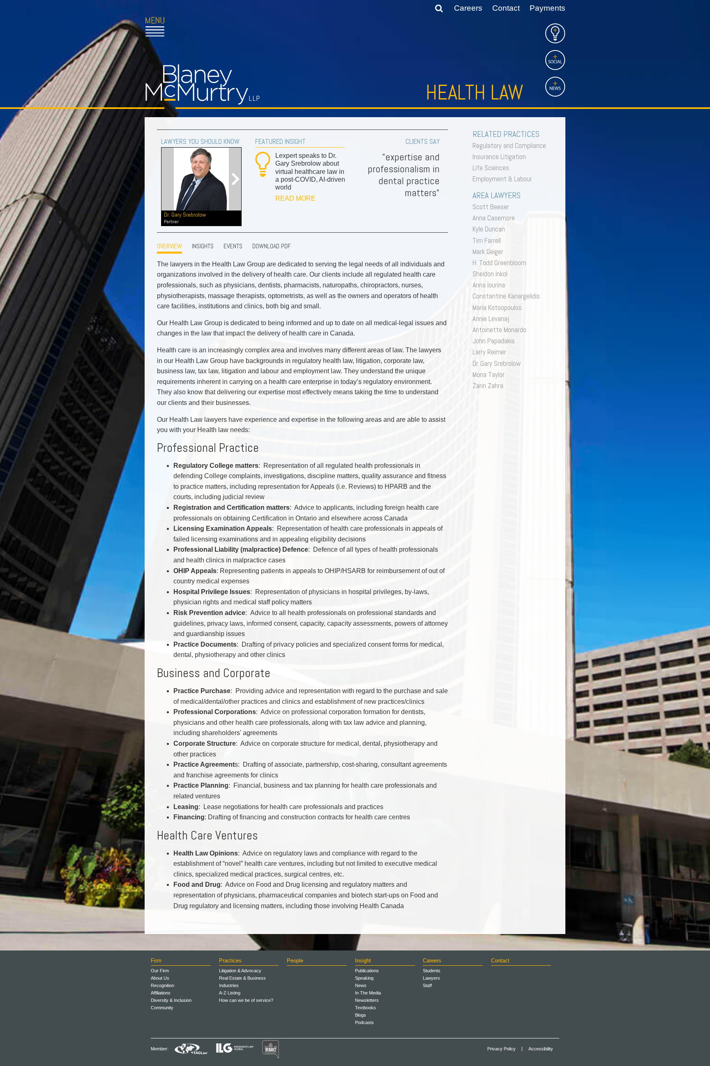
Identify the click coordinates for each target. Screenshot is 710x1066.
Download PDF (271, 246)
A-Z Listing (229, 992)
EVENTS (233, 246)
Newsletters (367, 1000)
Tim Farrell (489, 240)
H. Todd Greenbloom (501, 262)
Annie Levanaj (493, 318)
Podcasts (364, 1022)
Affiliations (161, 992)
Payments (547, 8)
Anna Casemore (496, 217)
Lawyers (431, 978)
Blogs (360, 1015)
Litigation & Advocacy (240, 970)
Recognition (162, 985)
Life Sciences (493, 167)
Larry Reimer (491, 351)
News (361, 985)
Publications (367, 970)
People (295, 960)
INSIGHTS (203, 246)
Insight (363, 960)
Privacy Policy (501, 1049)
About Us (160, 978)
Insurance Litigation (501, 156)
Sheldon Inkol (492, 273)
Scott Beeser (493, 206)
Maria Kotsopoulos (499, 307)
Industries (229, 985)
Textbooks (365, 1007)
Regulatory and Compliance (511, 145)
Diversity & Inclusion (171, 1000)
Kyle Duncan (491, 229)
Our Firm (160, 970)
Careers (468, 8)
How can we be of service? (246, 1000)
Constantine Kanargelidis (508, 296)
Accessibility (540, 1049)
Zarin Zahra (490, 385)
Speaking (364, 978)
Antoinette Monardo (501, 329)
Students (431, 970)
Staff (427, 985)
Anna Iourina (491, 284)
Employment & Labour (504, 178)
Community (162, 1007)
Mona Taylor (491, 374)
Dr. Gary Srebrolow (185, 217)
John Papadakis (496, 340)
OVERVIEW (169, 246)
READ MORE (295, 198)
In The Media (368, 992)
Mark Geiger (490, 251)
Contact (506, 8)
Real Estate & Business (242, 978)
